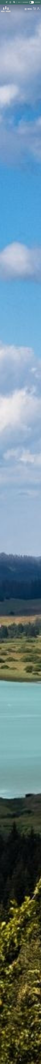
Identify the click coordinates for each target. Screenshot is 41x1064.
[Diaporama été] (20, 532)
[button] (34, 9)
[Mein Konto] (38, 9)
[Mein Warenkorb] (34, 9)
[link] (31, 2)
